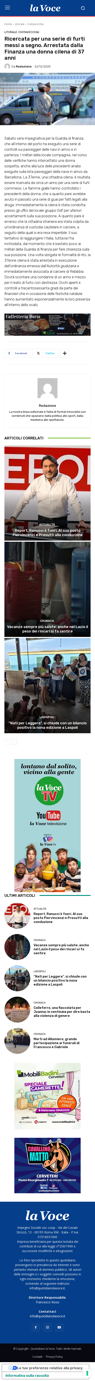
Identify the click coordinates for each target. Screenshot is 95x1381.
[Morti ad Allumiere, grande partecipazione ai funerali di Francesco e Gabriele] (17, 1041)
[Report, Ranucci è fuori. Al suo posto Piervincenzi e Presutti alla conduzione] (47, 493)
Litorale (20, 24)
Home (8, 24)
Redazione (24, 66)
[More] (64, 353)
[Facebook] (35, 1327)
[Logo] (45, 8)
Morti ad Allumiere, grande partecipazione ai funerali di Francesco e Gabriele (57, 1043)
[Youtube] (59, 1327)
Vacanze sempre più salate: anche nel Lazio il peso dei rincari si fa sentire (47, 628)
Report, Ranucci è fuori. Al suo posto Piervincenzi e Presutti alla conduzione (48, 532)
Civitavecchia (35, 24)
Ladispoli (47, 717)
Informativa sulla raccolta (27, 1375)
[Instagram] (47, 1327)
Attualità (47, 524)
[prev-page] (7, 742)
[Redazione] (7, 66)
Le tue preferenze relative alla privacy (50, 1368)
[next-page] (14, 742)
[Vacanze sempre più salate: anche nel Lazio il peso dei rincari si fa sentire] (47, 589)
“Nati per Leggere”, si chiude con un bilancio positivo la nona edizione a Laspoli (47, 725)
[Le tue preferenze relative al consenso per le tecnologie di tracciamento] (87, 1373)
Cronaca (47, 620)
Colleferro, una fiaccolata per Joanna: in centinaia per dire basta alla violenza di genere (62, 1012)
